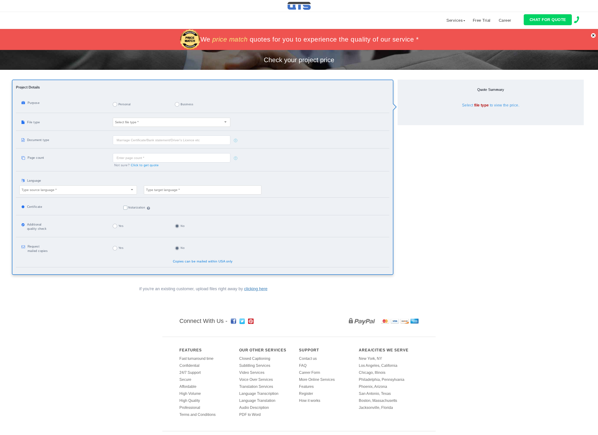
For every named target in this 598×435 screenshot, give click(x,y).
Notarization (136, 207)
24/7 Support (190, 373)
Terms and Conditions (197, 415)
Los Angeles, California (378, 366)
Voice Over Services (256, 380)
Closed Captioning (254, 359)
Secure (185, 380)
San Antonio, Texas (375, 394)
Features (190, 350)
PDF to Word (250, 415)
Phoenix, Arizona (373, 387)
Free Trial (482, 20)
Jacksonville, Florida (376, 408)
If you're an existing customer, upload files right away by (203, 288)
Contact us (308, 359)
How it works (309, 401)
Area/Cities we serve (384, 350)
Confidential (189, 366)
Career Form (309, 373)
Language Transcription (258, 394)
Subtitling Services (254, 366)
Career (505, 20)
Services (454, 20)
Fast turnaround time (196, 359)
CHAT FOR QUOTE (548, 20)
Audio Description (254, 408)
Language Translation (257, 401)
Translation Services (256, 387)
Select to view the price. (490, 105)
